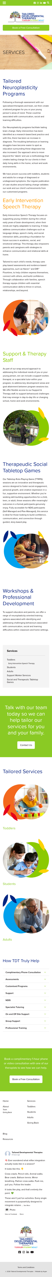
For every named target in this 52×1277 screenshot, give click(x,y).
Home (6, 1101)
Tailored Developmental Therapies (27, 1152)
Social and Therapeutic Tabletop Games (22, 681)
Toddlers (11, 659)
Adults (10, 671)
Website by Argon (41, 1271)
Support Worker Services (19, 675)
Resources (8, 1139)
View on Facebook (11, 1214)
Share (22, 1214)
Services (31, 1101)
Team (5, 1109)
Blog (5, 1133)
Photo (12, 1209)
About (6, 1106)
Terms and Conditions (26, 1267)
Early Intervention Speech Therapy (21, 663)
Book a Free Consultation (26, 28)
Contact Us (26, 745)
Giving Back (7, 1112)
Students (11, 667)
